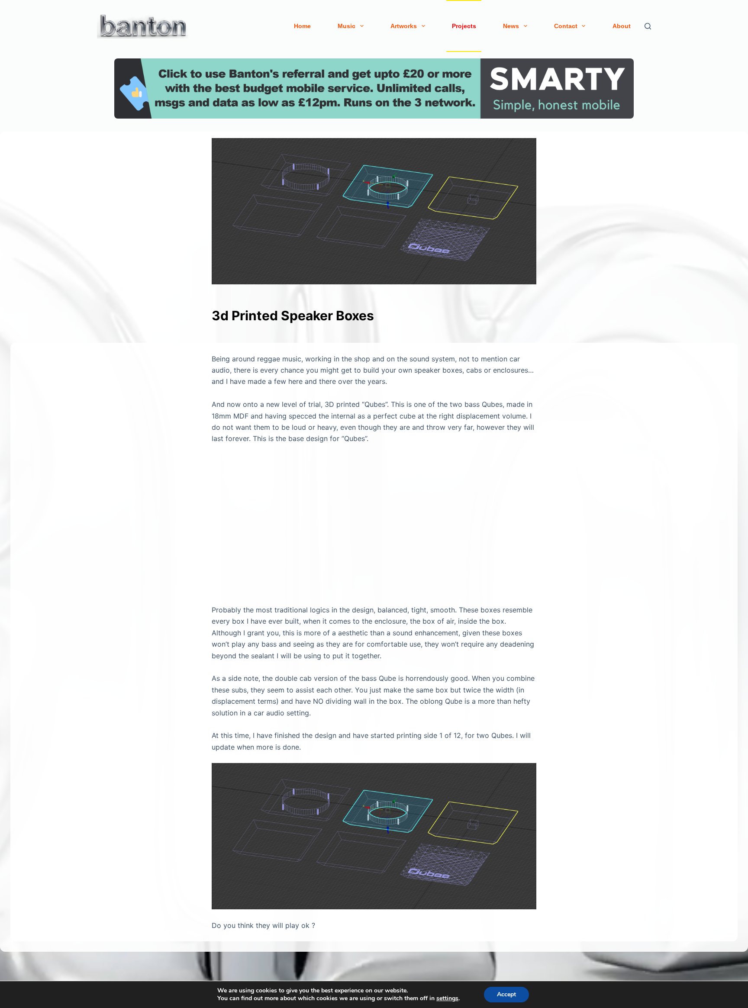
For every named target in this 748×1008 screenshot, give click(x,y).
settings (447, 998)
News (511, 26)
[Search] (648, 26)
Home (302, 26)
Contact (565, 26)
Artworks (403, 26)
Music (346, 26)
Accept (506, 994)
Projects (464, 26)
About (622, 26)
